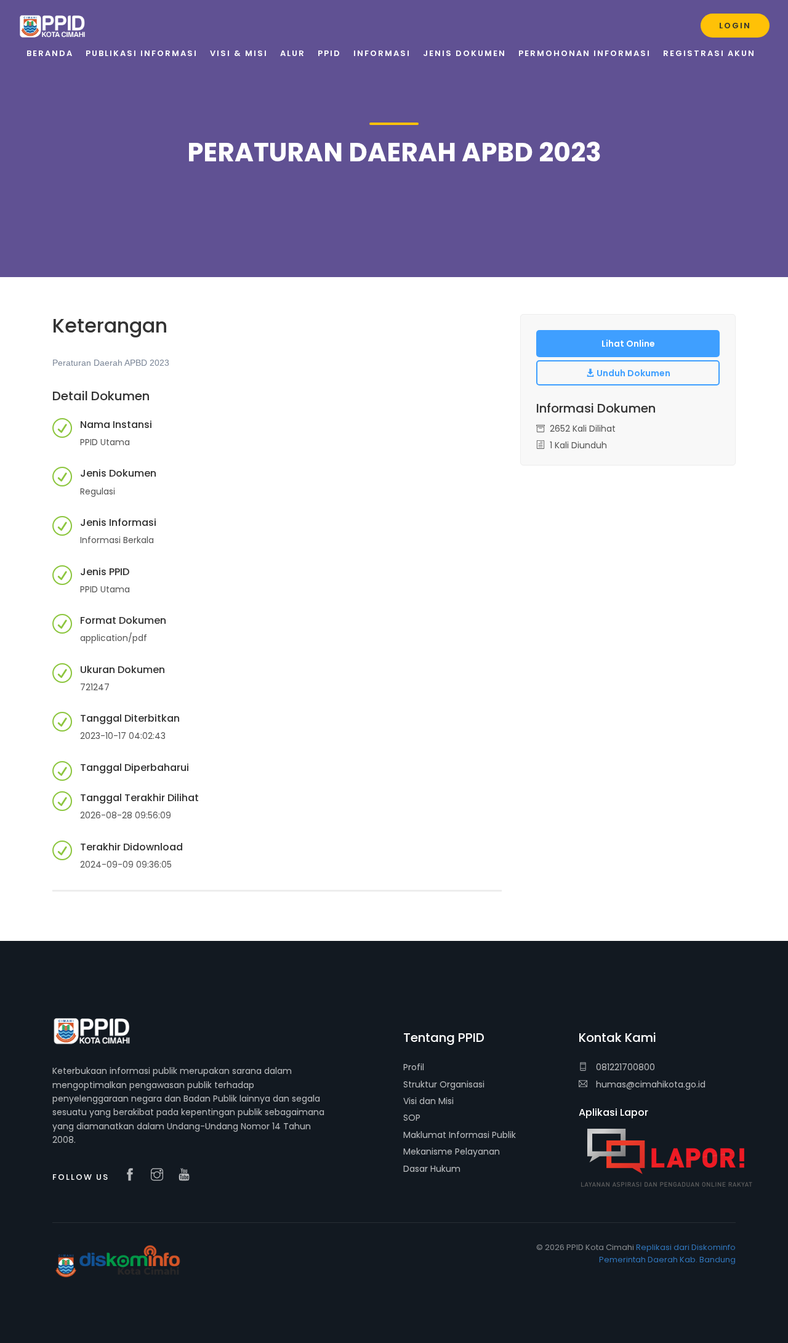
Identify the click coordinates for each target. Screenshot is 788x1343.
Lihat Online (628, 343)
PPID (329, 53)
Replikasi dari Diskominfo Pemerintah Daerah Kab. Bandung (667, 1253)
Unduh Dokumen (632, 373)
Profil (413, 1067)
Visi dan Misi (428, 1101)
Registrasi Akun (709, 53)
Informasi (382, 53)
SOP (411, 1117)
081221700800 (624, 1067)
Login (735, 25)
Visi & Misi (239, 53)
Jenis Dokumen (464, 53)
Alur (292, 53)
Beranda (49, 53)
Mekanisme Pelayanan (451, 1151)
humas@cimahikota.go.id (651, 1084)
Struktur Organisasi (443, 1084)
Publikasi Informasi (142, 53)
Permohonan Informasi (584, 53)
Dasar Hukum (431, 1169)
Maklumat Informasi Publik (459, 1135)
